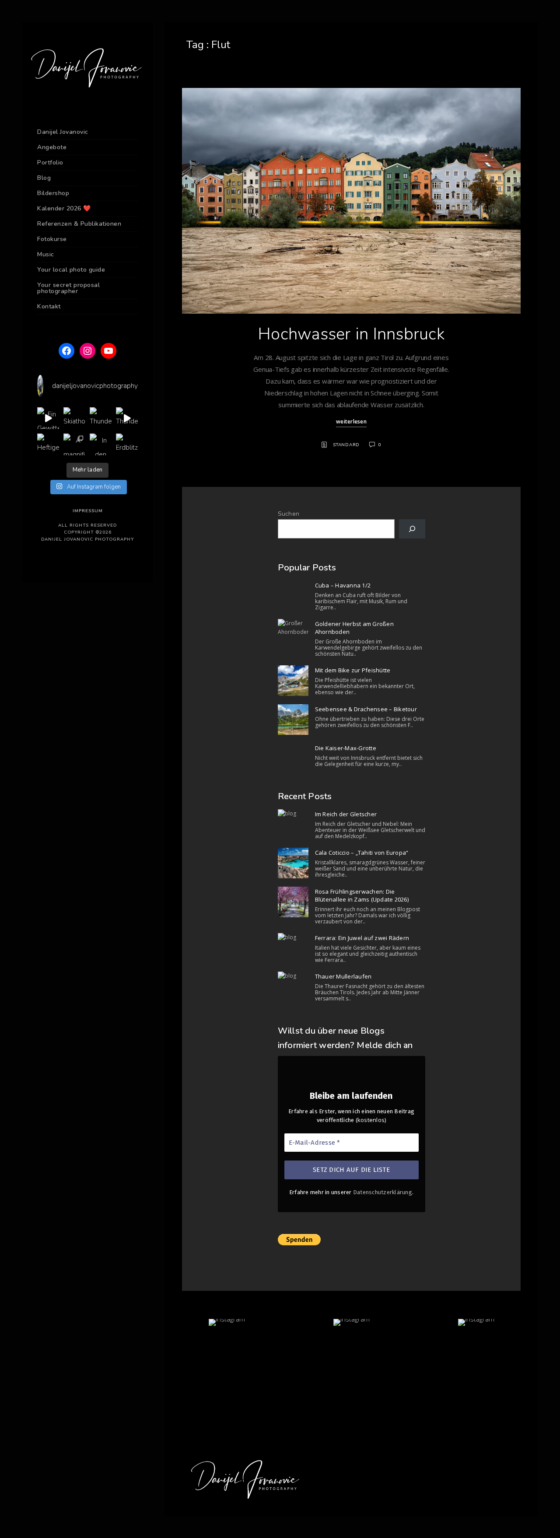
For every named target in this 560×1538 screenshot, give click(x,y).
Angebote (51, 147)
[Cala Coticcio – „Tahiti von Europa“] (293, 863)
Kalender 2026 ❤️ (64, 208)
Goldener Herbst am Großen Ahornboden (354, 628)
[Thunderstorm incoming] (127, 418)
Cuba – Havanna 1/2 (343, 585)
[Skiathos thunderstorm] (74, 418)
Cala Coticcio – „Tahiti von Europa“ (362, 852)
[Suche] (412, 528)
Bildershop (53, 193)
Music (45, 254)
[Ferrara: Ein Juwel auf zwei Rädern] (293, 937)
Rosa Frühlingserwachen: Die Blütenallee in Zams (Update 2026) (362, 895)
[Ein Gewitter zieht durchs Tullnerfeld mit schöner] (48, 418)
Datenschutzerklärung (382, 1192)
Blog (44, 178)
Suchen (289, 514)
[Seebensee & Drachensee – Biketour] (293, 719)
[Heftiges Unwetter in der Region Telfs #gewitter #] (48, 444)
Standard (346, 445)
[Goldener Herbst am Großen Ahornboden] (293, 628)
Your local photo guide (71, 270)
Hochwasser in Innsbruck (351, 334)
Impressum (88, 511)
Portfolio (50, 162)
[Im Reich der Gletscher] (293, 813)
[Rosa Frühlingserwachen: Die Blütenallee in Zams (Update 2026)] (293, 902)
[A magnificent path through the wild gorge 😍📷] (74, 444)
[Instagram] (87, 351)
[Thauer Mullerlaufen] (293, 976)
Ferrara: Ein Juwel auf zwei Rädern (362, 938)
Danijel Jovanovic (62, 132)
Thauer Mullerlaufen (343, 976)
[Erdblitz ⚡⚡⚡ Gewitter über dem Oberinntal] (127, 444)
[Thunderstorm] (101, 418)
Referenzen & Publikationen (79, 224)
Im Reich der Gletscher (346, 814)
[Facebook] (66, 351)
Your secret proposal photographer (68, 288)
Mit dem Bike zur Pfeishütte (353, 670)
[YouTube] (108, 351)
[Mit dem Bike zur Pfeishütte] (293, 680)
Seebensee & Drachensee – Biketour (366, 709)
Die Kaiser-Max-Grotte (345, 748)
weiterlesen (351, 421)
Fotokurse (52, 239)
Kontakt (49, 306)
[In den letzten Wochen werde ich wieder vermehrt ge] (101, 444)
